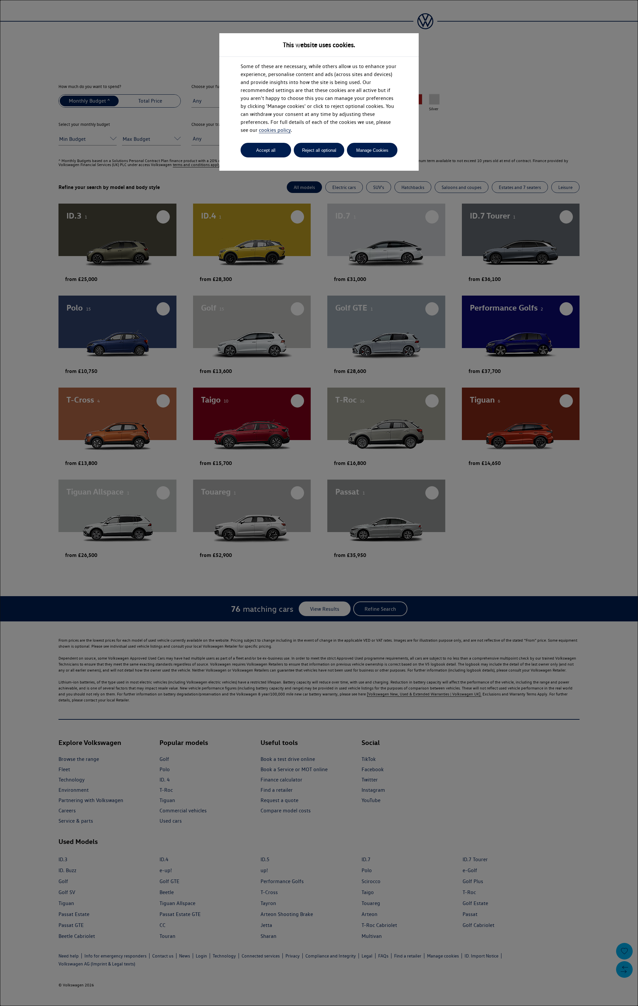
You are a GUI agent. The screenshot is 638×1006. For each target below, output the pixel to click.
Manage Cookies (372, 150)
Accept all (265, 150)
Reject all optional (319, 150)
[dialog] (319, 503)
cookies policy (275, 130)
